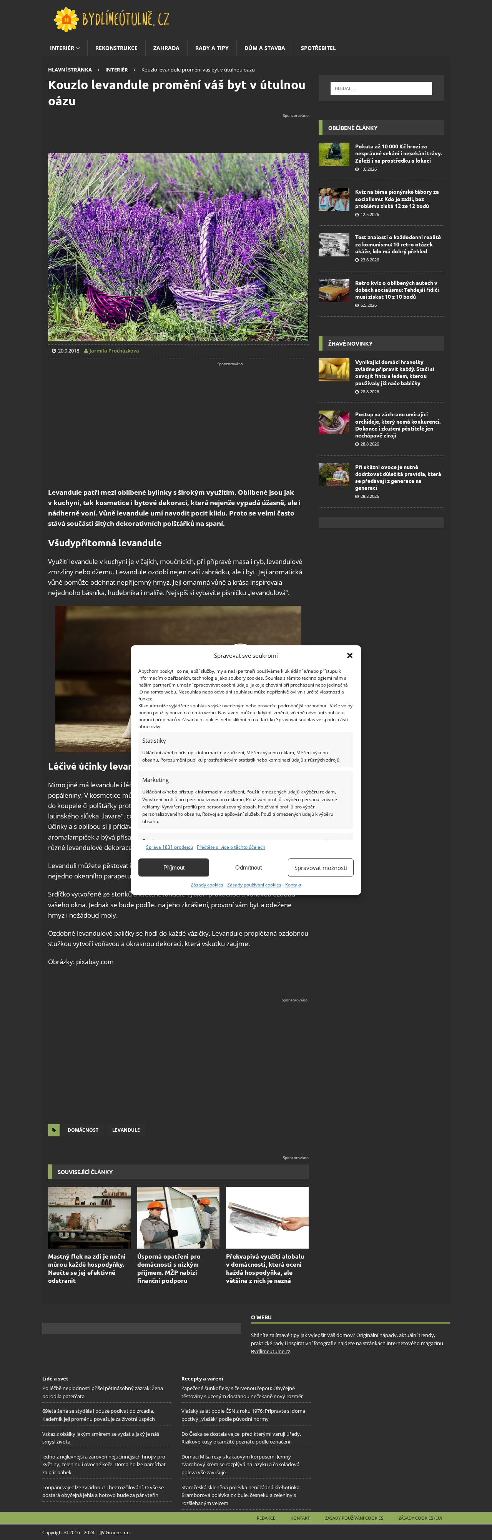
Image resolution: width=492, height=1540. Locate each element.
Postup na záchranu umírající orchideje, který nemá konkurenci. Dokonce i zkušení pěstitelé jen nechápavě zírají (397, 425)
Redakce (266, 1518)
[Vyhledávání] (381, 88)
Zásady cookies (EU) (420, 1518)
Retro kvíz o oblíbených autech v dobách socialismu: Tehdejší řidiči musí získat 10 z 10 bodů (397, 289)
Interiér (62, 48)
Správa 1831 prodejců (169, 847)
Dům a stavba (264, 48)
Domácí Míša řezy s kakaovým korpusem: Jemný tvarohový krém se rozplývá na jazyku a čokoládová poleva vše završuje (240, 1464)
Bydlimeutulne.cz (270, 1350)
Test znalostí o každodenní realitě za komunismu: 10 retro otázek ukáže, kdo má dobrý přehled (398, 243)
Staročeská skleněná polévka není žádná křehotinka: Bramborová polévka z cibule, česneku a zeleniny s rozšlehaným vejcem (241, 1495)
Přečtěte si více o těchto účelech (231, 847)
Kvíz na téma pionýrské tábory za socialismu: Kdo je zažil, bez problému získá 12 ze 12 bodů (397, 198)
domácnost (83, 1130)
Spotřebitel (318, 48)
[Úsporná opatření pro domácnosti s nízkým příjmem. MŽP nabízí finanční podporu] (178, 1218)
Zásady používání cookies (254, 884)
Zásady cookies (207, 884)
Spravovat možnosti (320, 867)
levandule (126, 1130)
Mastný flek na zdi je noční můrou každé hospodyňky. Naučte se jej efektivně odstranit (87, 1268)
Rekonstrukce (116, 48)
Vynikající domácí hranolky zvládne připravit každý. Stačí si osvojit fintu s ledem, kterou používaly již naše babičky (394, 372)
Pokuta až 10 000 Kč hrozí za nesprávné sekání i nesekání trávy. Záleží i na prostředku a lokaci (398, 153)
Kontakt (293, 884)
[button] (350, 655)
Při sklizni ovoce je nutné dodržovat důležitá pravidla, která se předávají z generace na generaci (398, 477)
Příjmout (173, 867)
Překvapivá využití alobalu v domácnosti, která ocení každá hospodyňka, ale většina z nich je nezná (265, 1268)
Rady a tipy (212, 48)
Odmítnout (248, 867)
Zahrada (166, 48)
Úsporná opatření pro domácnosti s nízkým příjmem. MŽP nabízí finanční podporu (169, 1268)
